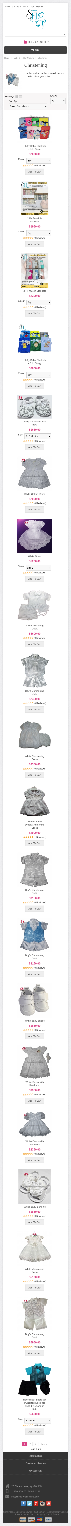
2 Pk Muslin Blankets (34, 290)
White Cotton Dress (34, 494)
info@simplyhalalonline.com (25, 1496)
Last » (44, 1444)
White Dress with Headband (35, 1084)
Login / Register (36, 6)
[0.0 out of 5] (24, 165)
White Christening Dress (34, 758)
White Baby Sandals (35, 1206)
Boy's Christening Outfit (34, 692)
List (20, 96)
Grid (16, 96)
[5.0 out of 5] (24, 837)
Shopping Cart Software (47, 1514)
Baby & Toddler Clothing (24, 58)
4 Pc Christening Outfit (35, 627)
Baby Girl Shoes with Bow (34, 423)
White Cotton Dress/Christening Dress (34, 824)
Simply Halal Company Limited (53, 1512)
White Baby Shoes (35, 1020)
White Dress (34, 556)
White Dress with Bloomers (35, 1143)
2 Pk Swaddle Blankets (34, 220)
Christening (42, 58)
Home (6, 58)
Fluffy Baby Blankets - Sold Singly (35, 147)
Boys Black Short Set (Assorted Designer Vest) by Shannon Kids (34, 1404)
